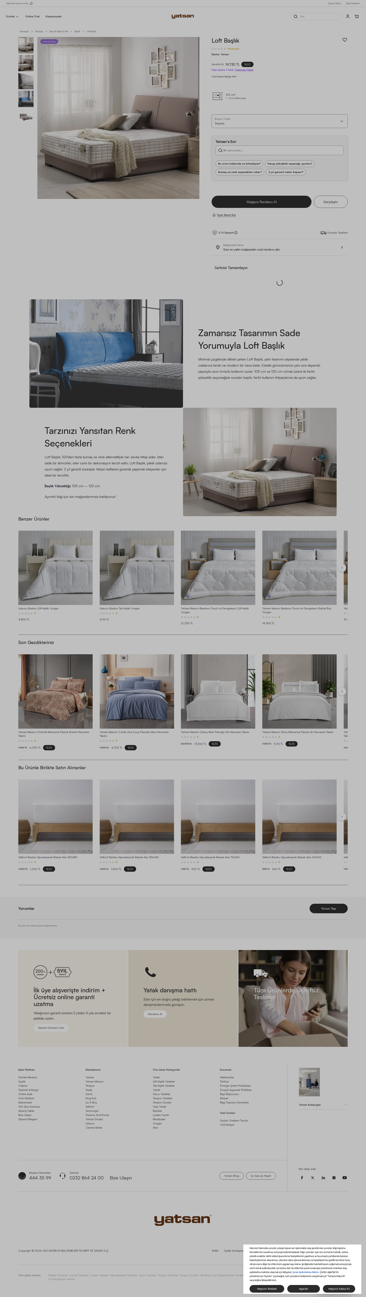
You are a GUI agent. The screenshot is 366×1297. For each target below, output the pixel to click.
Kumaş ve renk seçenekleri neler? (240, 172)
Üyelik (21, 1081)
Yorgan (157, 1123)
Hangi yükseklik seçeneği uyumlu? (289, 163)
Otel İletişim (227, 1124)
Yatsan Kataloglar (310, 1104)
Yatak (156, 1077)
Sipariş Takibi (334, 3)
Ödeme (22, 1085)
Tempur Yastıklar (168, 1275)
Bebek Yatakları (58, 1275)
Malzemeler (25, 1102)
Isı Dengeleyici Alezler (62, 1279)
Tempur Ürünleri (189, 1275)
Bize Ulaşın (24, 1115)
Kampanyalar (54, 16)
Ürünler (10, 16)
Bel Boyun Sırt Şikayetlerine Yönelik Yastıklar (227, 1275)
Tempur (90, 1085)
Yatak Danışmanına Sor (17, 3)
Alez (155, 1127)
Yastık (156, 1089)
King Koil (91, 1098)
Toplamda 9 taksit (244, 70)
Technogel (92, 1110)
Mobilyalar (159, 1119)
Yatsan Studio (94, 1119)
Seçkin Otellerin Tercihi (234, 1120)
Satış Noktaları (353, 3)
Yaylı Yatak (159, 1106)
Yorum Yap (328, 908)
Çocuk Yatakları (79, 1275)
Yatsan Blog (231, 1175)
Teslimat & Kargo (28, 1089)
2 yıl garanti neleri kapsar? (286, 172)
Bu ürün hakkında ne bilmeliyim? (239, 163)
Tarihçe (224, 1081)
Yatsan (90, 1077)
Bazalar (157, 1110)
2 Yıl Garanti (226, 232)
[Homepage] (183, 16)
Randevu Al (155, 1014)
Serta (89, 1094)
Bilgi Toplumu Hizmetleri (234, 1102)
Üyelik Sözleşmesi (235, 1250)
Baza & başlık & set (59, 31)
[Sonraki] (342, 568)
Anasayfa (24, 31)
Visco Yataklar (161, 1094)
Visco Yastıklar (148, 1275)
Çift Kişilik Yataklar (164, 1081)
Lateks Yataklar (99, 1275)
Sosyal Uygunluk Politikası (236, 1089)
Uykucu (90, 1123)
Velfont (90, 1106)
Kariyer (224, 1098)
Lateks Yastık (161, 1115)
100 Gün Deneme (29, 1106)
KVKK (215, 1250)
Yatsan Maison (95, 1081)
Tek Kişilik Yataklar (164, 1085)
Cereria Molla (94, 1127)
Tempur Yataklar (163, 1098)
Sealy (89, 1089)
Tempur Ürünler (162, 1102)
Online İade (25, 1094)
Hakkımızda (227, 1077)
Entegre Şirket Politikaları (235, 1085)
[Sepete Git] (357, 16)
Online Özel (33, 16)
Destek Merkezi (27, 1077)
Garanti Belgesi (27, 1119)
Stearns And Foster (97, 1115)
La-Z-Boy (91, 1102)
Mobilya (39, 31)
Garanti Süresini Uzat (51, 1027)
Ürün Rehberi (26, 1098)
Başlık (77, 31)
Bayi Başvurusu (229, 1094)
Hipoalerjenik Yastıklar (123, 1275)
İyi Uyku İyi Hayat (261, 1175)
